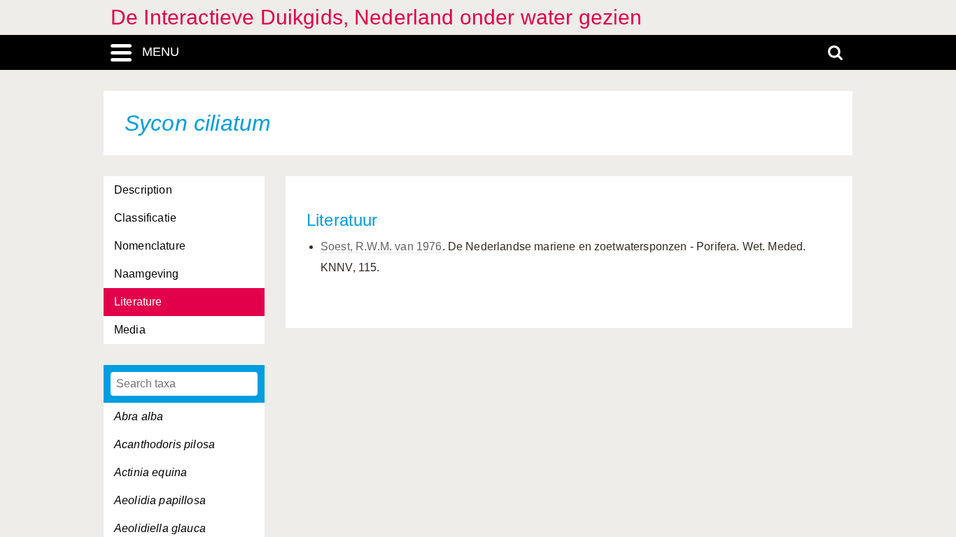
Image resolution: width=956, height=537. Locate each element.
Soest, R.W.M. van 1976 (381, 246)
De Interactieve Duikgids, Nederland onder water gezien (376, 17)
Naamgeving (146, 274)
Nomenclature (149, 246)
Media (130, 330)
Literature (138, 302)
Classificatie (145, 218)
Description (143, 190)
